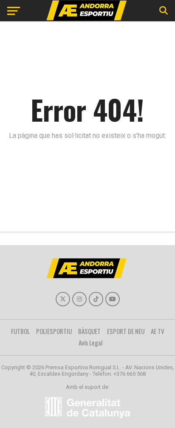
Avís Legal (91, 342)
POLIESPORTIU (54, 331)
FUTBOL (20, 331)
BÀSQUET (89, 331)
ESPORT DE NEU (125, 331)
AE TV (157, 331)
